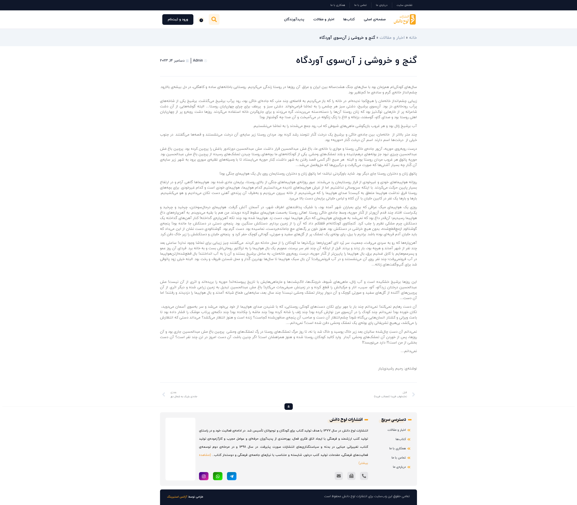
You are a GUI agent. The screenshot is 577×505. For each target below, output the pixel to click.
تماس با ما (360, 5)
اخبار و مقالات (323, 19)
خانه (413, 38)
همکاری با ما (337, 5)
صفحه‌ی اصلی (375, 19)
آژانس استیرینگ (177, 497)
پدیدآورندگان (294, 19)
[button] (214, 19)
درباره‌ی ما (381, 5)
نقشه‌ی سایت (404, 5)
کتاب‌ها (349, 19)
